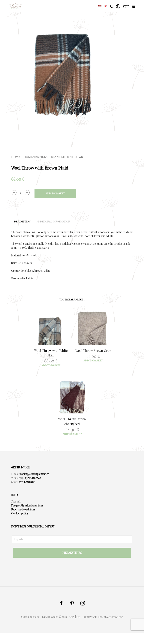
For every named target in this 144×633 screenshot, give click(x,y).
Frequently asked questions (27, 505)
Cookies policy (19, 513)
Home (15, 157)
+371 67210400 (27, 482)
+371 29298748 (33, 478)
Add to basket (55, 193)
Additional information (53, 221)
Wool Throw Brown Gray (93, 350)
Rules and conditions (23, 509)
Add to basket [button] (50, 365)
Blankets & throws (67, 157)
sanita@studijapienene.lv (34, 474)
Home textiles (35, 157)
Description (22, 221)
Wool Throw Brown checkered (72, 421)
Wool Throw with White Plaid (51, 352)
